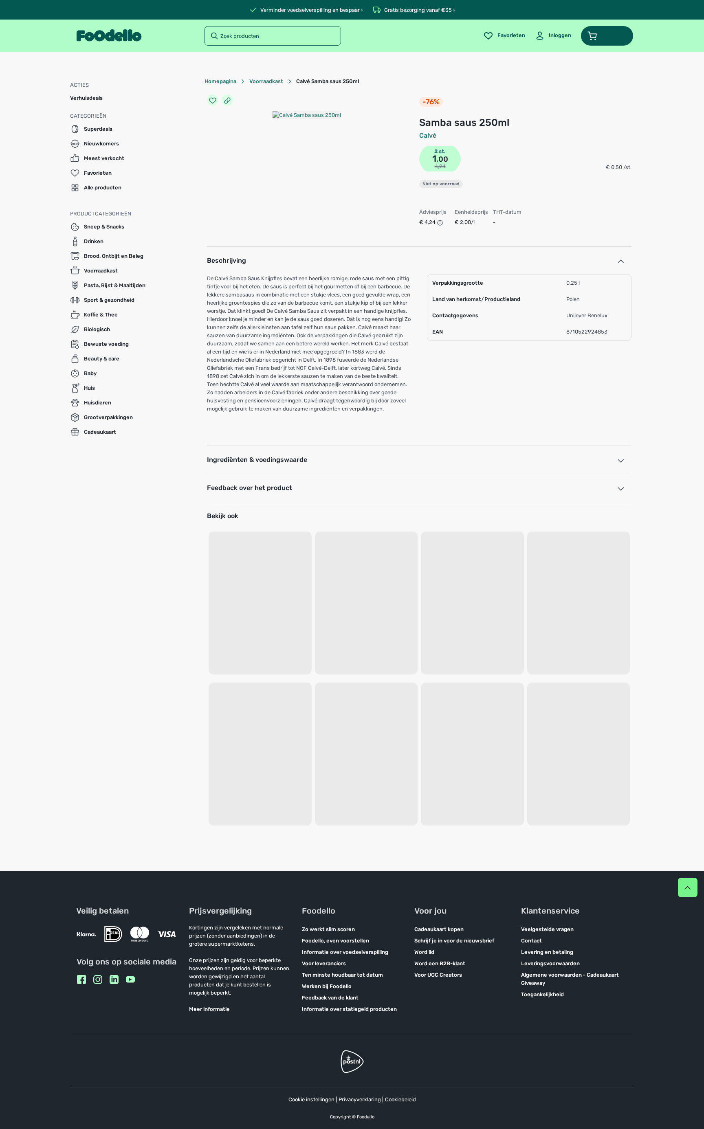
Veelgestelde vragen (547, 929)
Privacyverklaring (360, 1099)
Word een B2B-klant (439, 963)
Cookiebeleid (400, 1099)
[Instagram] (98, 979)
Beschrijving (226, 260)
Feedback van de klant (330, 998)
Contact (531, 941)
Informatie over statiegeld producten (349, 1009)
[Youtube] (130, 979)
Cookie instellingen (311, 1099)
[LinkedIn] (114, 979)
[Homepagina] (109, 36)
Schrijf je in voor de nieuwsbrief (454, 941)
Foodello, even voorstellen (335, 941)
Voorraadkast (266, 81)
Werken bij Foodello (327, 986)
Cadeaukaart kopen (439, 929)
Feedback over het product (249, 488)
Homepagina (220, 81)
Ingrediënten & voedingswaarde (257, 459)
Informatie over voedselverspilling (345, 952)
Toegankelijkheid (542, 994)
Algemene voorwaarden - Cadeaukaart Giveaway (570, 979)
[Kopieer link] (227, 100)
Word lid (424, 952)
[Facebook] (81, 979)
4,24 (440, 166)
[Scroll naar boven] (687, 887)
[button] (607, 36)
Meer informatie (209, 1009)
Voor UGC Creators (438, 975)
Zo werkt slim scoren (328, 929)
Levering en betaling (547, 952)
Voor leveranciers (324, 963)
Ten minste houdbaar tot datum (342, 975)
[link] (553, 36)
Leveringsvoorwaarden (550, 963)
